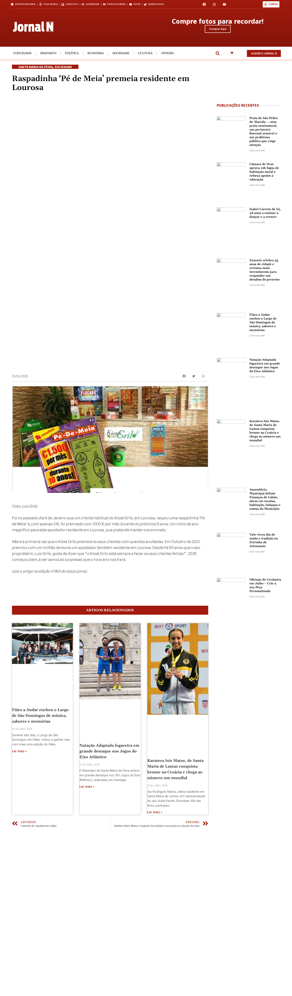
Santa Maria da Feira (35, 67)
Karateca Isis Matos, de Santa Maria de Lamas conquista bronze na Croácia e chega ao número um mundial (265, 430)
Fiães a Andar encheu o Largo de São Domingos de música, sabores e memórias (40, 715)
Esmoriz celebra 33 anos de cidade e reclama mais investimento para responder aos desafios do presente (264, 270)
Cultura (145, 53)
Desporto (48, 53)
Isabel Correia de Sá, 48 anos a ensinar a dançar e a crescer (265, 213)
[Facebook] (204, 4)
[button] (217, 53)
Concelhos (22, 53)
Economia (95, 53)
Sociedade (120, 53)
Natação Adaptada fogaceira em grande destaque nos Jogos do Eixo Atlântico (109, 751)
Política (72, 53)
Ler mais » (19, 751)
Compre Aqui (217, 28)
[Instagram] (214, 4)
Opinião (167, 53)
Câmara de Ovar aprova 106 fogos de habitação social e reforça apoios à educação (264, 171)
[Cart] (232, 53)
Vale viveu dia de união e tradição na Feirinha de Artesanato (263, 540)
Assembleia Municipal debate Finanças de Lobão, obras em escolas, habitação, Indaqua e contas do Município (264, 499)
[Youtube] (224, 4)
